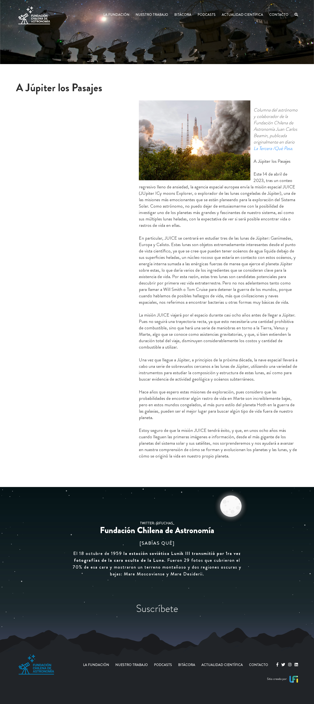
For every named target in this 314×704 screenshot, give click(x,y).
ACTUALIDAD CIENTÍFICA (222, 664)
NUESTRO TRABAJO (131, 664)
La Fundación (116, 14)
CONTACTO (258, 664)
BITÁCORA (186, 664)
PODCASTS (163, 664)
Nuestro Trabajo (152, 14)
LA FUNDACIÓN (96, 664)
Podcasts (207, 14)
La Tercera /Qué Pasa (273, 148)
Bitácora (182, 14)
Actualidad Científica (242, 14)
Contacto (278, 14)
